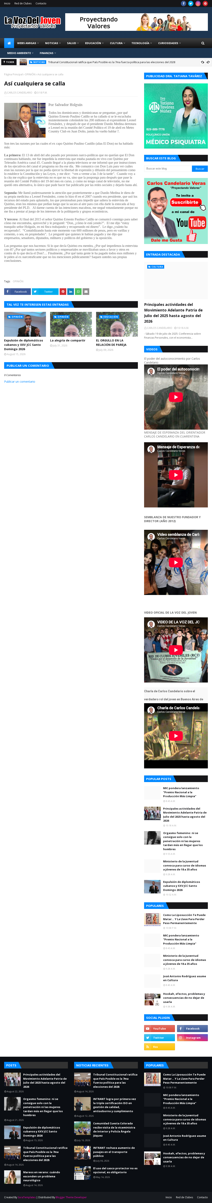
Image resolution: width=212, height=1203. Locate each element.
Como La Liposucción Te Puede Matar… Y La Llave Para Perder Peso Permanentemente (184, 919)
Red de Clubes (22, 3)
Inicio (7, 3)
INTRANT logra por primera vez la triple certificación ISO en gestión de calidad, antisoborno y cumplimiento (114, 1105)
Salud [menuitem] (71, 43)
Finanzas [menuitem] (46, 53)
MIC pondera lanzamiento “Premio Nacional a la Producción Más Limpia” (181, 792)
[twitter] (190, 3)
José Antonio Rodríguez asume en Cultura (184, 978)
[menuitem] (9, 43)
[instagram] (198, 3)
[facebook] (183, 3)
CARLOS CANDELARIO (19, 92)
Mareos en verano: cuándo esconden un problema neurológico (41, 1176)
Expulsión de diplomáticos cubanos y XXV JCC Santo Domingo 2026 (23, 344)
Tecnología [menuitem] (140, 43)
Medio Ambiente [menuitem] (19, 53)
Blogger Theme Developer (71, 1197)
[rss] (159, 1046)
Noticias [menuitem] (51, 43)
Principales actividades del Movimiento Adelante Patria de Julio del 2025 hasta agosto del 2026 (173, 313)
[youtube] (159, 1028)
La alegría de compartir (67, 340)
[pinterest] (205, 3)
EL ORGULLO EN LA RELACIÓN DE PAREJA (111, 342)
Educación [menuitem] (93, 43)
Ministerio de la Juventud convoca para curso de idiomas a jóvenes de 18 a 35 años (184, 865)
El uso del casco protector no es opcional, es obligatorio (115, 1170)
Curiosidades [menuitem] (168, 43)
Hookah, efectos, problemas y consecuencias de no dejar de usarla (184, 998)
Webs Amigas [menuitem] (26, 43)
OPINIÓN (30, 74)
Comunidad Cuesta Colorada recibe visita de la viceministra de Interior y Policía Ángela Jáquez (114, 1129)
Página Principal (13, 74)
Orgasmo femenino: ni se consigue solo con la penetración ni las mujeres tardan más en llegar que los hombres (183, 841)
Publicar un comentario (19, 381)
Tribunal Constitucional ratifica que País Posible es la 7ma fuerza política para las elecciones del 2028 (111, 62)
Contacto (41, 3)
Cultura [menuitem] (116, 43)
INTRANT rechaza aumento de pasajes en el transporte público (114, 1152)
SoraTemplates (27, 1197)
